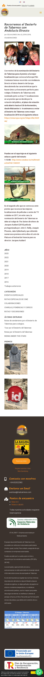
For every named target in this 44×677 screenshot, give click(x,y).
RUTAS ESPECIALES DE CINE (16, 299)
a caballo (31, 5)
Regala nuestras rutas (23, 468)
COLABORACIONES (10, 38)
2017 (6, 278)
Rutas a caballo (17, 504)
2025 (6, 253)
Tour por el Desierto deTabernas (17, 328)
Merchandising (23, 471)
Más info (25, 675)
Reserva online (21, 461)
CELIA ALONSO (12, 34)
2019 (6, 270)
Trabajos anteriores (12, 286)
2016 (6, 282)
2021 (6, 261)
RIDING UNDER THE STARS (15, 336)
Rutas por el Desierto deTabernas (18, 332)
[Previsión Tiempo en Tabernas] (22, 626)
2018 (29, 34)
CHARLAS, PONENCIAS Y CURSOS (18, 307)
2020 (6, 266)
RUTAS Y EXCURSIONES (14, 311)
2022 (6, 257)
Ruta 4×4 (24, 5)
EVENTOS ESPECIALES (13, 295)
